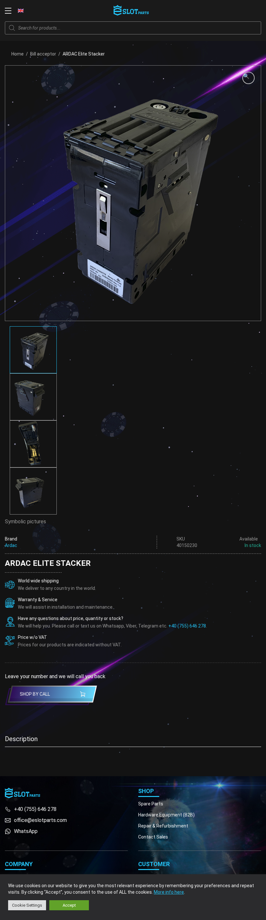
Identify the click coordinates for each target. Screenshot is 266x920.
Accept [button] (69, 905)
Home (17, 53)
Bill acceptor (43, 53)
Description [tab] (21, 739)
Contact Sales (153, 836)
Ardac (11, 545)
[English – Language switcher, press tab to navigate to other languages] (21, 10)
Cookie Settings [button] (27, 905)
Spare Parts (150, 803)
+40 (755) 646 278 (187, 625)
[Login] (243, 10)
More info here (169, 892)
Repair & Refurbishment (163, 825)
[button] (248, 78)
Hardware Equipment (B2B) (166, 814)
